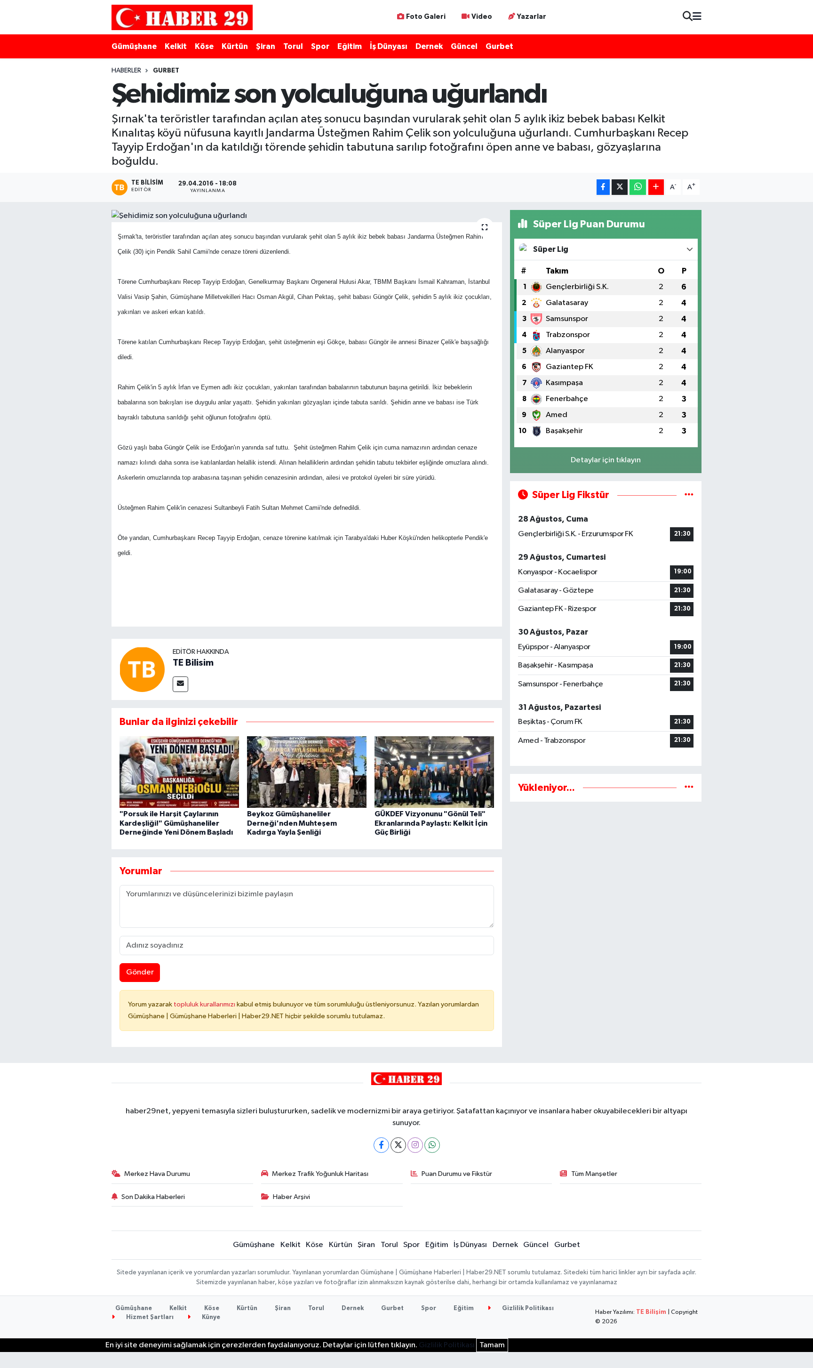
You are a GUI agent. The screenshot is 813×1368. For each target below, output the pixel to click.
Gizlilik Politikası (527, 1308)
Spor (320, 46)
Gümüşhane (134, 46)
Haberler (126, 70)
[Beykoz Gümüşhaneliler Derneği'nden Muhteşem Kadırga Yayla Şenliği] (307, 772)
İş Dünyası (388, 46)
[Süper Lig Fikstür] (689, 495)
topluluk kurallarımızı (205, 1004)
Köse (204, 46)
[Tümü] (689, 788)
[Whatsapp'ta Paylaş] (638, 187)
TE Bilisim (193, 663)
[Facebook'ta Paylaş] (603, 187)
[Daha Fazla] (656, 187)
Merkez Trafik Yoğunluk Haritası (320, 1173)
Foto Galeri (426, 16)
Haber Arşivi (291, 1196)
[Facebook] (381, 1145)
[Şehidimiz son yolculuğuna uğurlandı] (307, 216)
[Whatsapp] (432, 1145)
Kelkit (176, 46)
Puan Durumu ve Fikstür (457, 1173)
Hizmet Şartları (149, 1317)
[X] (398, 1145)
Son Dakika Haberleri (153, 1196)
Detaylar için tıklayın (606, 460)
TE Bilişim (651, 1312)
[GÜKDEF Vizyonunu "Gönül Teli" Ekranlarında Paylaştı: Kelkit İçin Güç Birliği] (434, 772)
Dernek (429, 46)
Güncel (464, 46)
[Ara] (688, 17)
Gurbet (499, 46)
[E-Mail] (180, 684)
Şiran (265, 46)
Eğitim (349, 46)
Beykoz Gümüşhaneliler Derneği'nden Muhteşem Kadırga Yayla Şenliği (292, 823)
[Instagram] (415, 1145)
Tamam (492, 1345)
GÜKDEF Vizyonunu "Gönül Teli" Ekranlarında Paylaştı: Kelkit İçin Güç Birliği (431, 823)
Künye (210, 1317)
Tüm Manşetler (594, 1173)
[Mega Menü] (697, 17)
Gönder (140, 972)
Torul (293, 46)
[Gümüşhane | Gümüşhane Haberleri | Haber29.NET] (182, 17)
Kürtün (235, 46)
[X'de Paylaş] (620, 187)
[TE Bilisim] (142, 669)
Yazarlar (531, 16)
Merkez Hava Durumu (157, 1173)
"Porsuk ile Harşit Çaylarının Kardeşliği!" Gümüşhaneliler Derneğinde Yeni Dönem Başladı (176, 823)
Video (481, 16)
